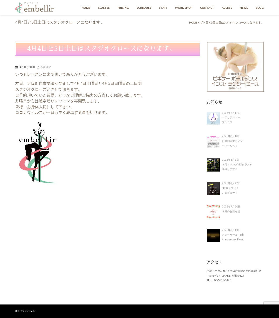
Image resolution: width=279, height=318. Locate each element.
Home (193, 22)
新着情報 (45, 67)
